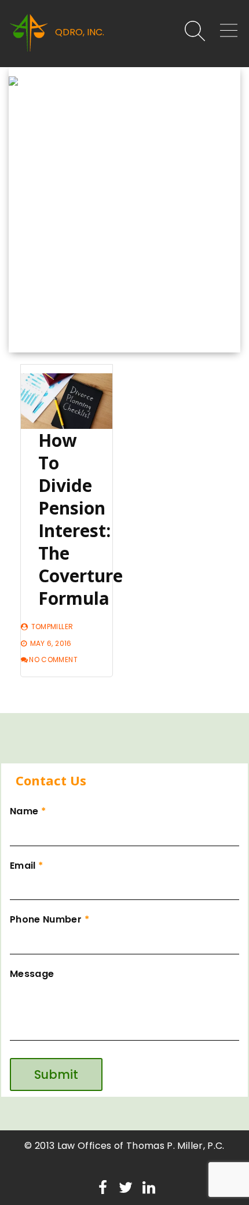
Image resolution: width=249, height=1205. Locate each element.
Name (28, 811)
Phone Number (49, 919)
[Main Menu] (224, 33)
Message (32, 973)
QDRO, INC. (79, 32)
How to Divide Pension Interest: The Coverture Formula (80, 519)
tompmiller (52, 626)
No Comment (53, 659)
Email (26, 865)
